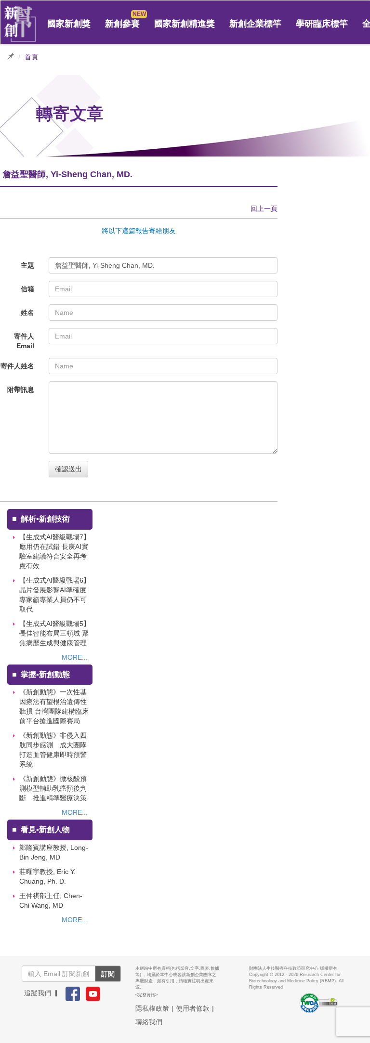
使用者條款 (193, 1008)
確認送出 (68, 469)
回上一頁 (264, 208)
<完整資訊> (146, 994)
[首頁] (20, 24)
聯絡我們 (148, 1022)
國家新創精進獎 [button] (184, 23)
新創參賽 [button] (122, 23)
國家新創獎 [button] (69, 23)
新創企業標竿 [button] (255, 23)
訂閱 (108, 974)
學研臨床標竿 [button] (322, 23)
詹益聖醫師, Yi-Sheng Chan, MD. (105, 265)
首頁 (31, 57)
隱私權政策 (152, 1008)
